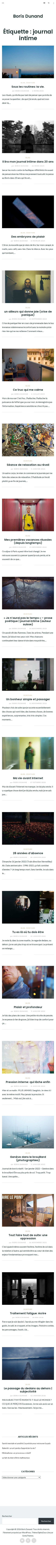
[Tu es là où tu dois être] (28, 907)
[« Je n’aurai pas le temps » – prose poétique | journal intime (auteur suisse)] (28, 592)
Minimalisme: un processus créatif (16, 1453)
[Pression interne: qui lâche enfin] (28, 1057)
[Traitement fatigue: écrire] (28, 1288)
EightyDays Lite (44, 1532)
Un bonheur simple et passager (28, 699)
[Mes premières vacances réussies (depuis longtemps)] (28, 514)
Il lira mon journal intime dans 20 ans (28, 162)
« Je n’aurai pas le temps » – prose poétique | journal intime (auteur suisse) (28, 621)
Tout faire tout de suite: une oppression (28, 1236)
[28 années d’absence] (28, 828)
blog (23, 83)
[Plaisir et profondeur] (28, 982)
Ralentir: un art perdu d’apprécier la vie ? (19, 1448)
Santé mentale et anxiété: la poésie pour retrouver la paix (26, 1443)
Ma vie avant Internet (28, 778)
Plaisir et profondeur (28, 1007)
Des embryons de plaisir (28, 237)
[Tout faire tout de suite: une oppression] (28, 1210)
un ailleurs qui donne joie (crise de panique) (28, 313)
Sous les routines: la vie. (28, 87)
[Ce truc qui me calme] (28, 364)
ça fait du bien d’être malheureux (16, 1458)
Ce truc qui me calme (28, 390)
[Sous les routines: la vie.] (28, 61)
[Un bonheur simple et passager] (28, 674)
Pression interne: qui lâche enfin (28, 1082)
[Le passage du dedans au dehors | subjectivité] (28, 1363)
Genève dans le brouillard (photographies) (28, 1158)
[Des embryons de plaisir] (28, 211)
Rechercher (7, 1516)
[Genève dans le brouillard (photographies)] (28, 1131)
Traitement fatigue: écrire (28, 1313)
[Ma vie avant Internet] (28, 753)
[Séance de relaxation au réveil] (28, 439)
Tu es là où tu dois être (28, 932)
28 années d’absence (28, 853)
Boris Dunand (28, 16)
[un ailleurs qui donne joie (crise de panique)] (28, 286)
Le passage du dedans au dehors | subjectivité (28, 1389)
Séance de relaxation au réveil (28, 465)
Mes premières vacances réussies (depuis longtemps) (28, 541)
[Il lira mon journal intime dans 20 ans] (28, 136)
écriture (31, 83)
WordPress (26, 1532)
